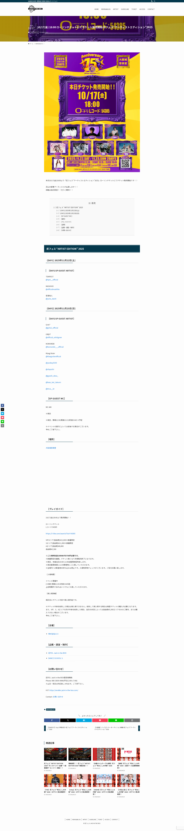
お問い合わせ (58, 696)
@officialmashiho (53, 289)
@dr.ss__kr (50, 388)
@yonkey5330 (51, 362)
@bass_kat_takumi (53, 382)
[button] (52, 720)
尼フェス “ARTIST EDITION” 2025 (69, 207)
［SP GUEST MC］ (66, 216)
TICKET (100, 819)
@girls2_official (52, 327)
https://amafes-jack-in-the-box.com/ (63, 690)
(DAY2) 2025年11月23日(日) (69, 213)
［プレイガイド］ (66, 222)
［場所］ (63, 219)
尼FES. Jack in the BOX (57, 653)
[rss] (151, 1)
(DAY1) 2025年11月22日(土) (69, 210)
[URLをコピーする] (132, 720)
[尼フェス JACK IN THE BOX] (35, 9)
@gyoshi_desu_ (52, 375)
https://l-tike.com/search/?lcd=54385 (60, 533)
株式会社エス (53, 633)
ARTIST (85, 819)
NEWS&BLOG (34, 32)
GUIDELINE (92, 819)
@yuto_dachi (51, 298)
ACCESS (107, 819)
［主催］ (63, 224)
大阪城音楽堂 (51, 448)
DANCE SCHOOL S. (55, 658)
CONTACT (115, 819)
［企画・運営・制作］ (67, 227)
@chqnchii (50, 369)
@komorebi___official (55, 347)
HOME (68, 819)
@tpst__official (52, 279)
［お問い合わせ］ (66, 230)
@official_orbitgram (54, 337)
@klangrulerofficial (53, 356)
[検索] (154, 1)
